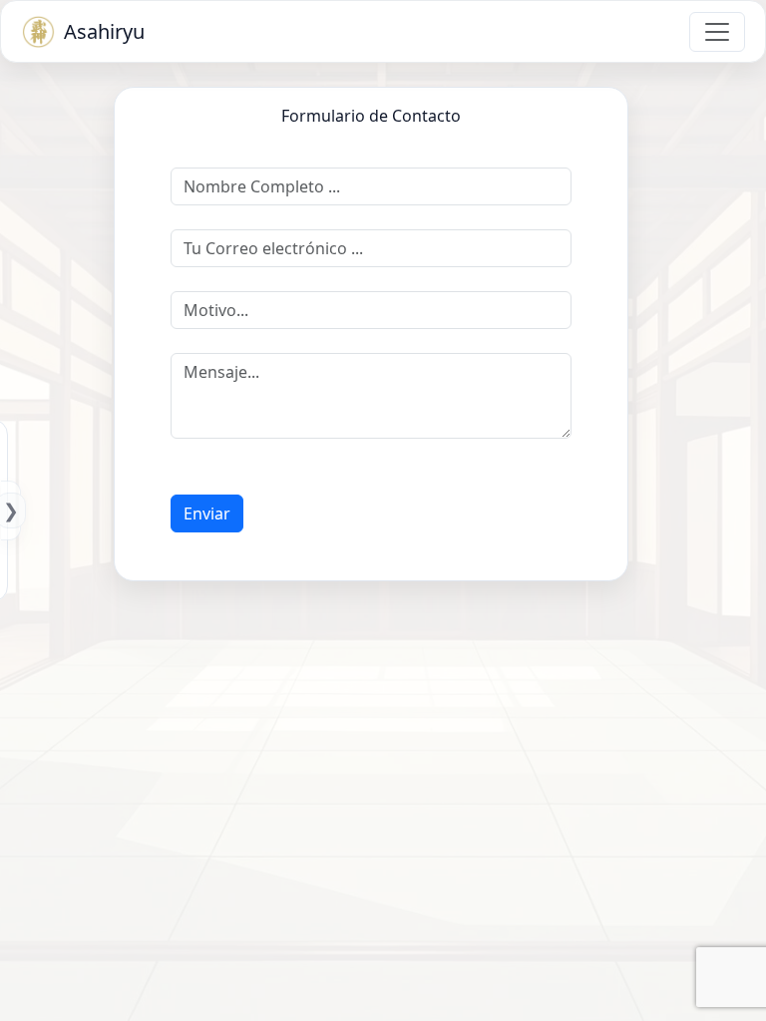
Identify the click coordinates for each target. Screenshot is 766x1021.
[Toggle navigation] (717, 32)
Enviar (207, 513)
